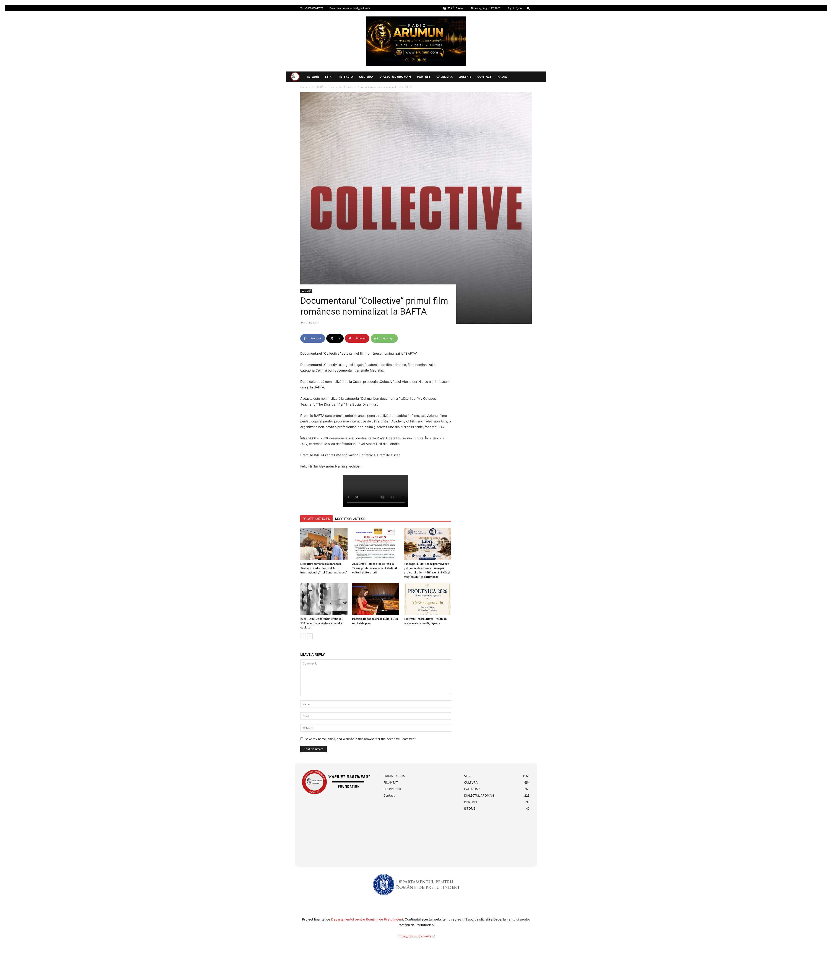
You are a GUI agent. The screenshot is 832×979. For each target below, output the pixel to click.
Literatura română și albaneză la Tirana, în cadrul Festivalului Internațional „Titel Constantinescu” (323, 568)
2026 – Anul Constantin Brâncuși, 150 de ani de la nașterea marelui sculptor (321, 623)
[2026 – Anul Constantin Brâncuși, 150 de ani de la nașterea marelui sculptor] (324, 599)
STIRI (329, 77)
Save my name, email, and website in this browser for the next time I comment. (360, 739)
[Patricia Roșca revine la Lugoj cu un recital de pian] (375, 599)
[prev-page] (303, 636)
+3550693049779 (314, 8)
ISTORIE (313, 77)
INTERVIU (346, 77)
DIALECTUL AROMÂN (395, 77)
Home (304, 87)
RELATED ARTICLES (316, 519)
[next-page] (310, 636)
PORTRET (423, 77)
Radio (502, 77)
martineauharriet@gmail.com (353, 8)
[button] (528, 8)
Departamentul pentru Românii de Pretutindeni (367, 919)
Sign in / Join (515, 8)
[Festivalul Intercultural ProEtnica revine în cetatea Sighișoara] (427, 599)
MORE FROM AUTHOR (350, 519)
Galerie (465, 77)
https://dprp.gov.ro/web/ (416, 936)
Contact (484, 77)
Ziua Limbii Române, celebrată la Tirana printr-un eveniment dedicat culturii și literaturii (374, 568)
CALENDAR (444, 77)
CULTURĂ (366, 77)
